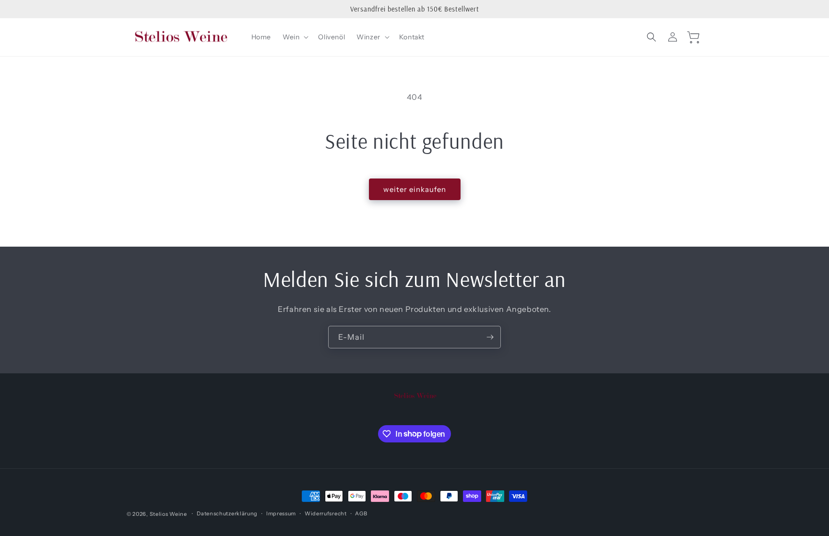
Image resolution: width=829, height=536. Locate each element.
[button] (294, 37)
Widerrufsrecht (326, 513)
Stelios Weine (168, 514)
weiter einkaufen (414, 189)
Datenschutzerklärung (227, 513)
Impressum (281, 513)
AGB (361, 513)
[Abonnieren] (489, 337)
